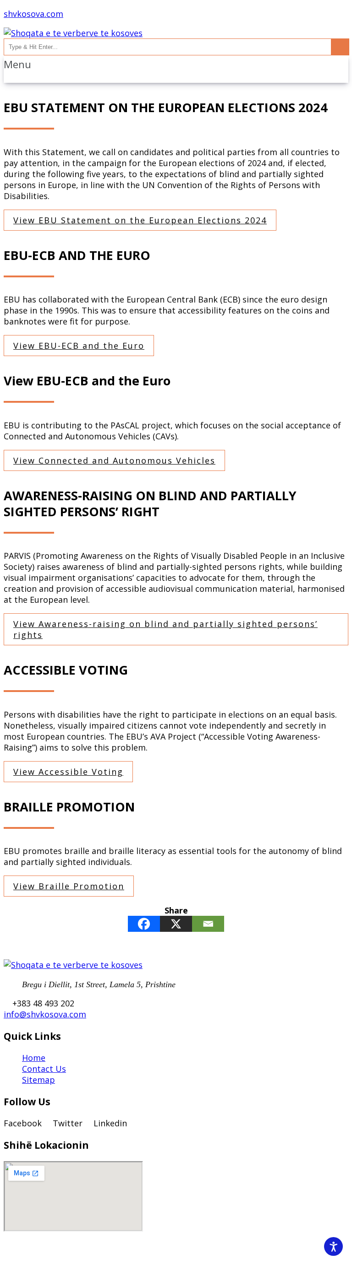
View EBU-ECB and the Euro (78, 345)
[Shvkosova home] (73, 32)
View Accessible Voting (68, 771)
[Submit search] (340, 47)
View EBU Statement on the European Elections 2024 (140, 220)
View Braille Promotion (68, 886)
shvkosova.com (33, 13)
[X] (176, 924)
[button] (176, 64)
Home (33, 1057)
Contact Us (44, 1068)
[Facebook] (144, 924)
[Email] (208, 924)
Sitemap (38, 1079)
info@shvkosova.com (45, 1014)
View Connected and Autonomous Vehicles (114, 460)
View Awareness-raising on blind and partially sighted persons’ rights (165, 629)
